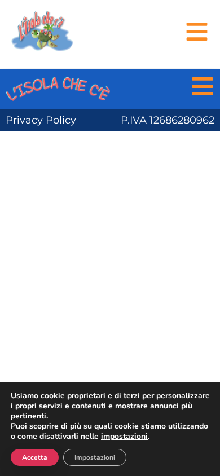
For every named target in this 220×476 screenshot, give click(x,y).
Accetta (34, 457)
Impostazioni (94, 457)
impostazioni (124, 436)
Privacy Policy (41, 120)
